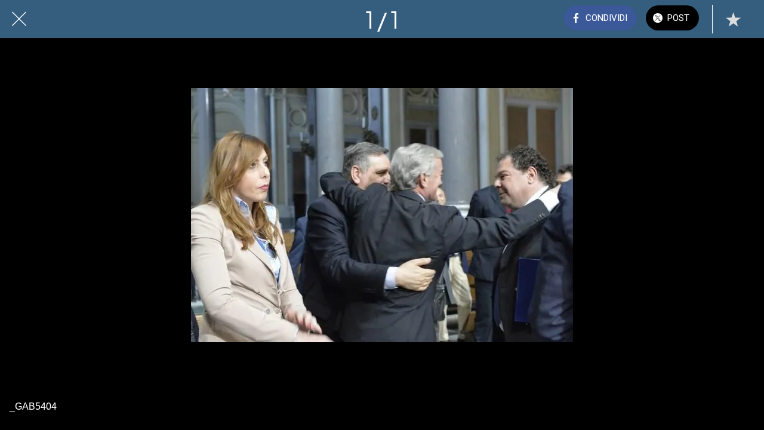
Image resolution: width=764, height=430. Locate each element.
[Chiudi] (19, 19)
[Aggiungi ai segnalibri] (733, 19)
